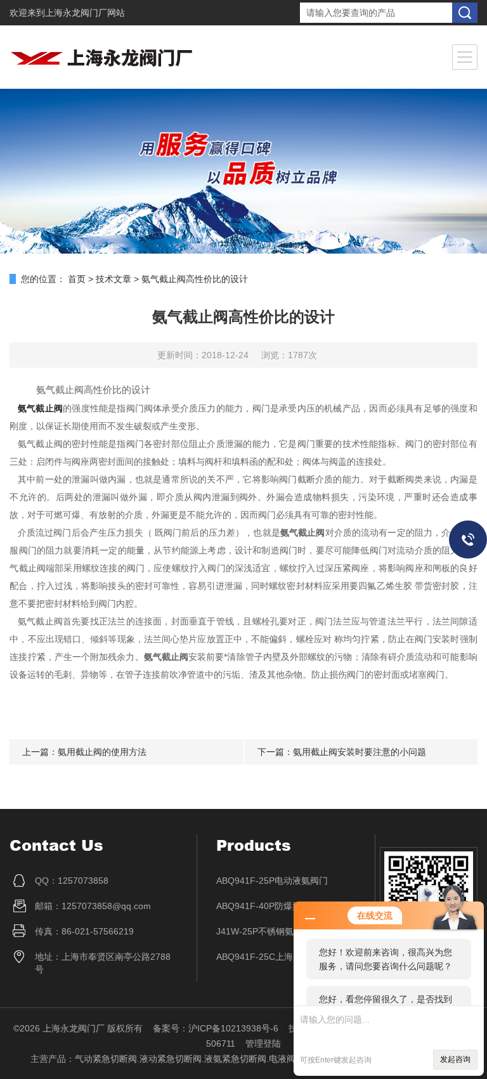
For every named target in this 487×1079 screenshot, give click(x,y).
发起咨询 (455, 1059)
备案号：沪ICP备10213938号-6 (215, 1028)
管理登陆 (263, 1043)
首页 (77, 279)
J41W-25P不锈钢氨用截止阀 (272, 931)
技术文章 (113, 279)
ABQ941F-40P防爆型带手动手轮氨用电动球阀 (286, 906)
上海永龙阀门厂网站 (85, 13)
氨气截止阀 (40, 408)
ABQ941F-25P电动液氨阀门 (272, 880)
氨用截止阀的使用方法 (102, 752)
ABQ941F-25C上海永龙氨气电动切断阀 (286, 957)
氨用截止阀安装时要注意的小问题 (359, 752)
